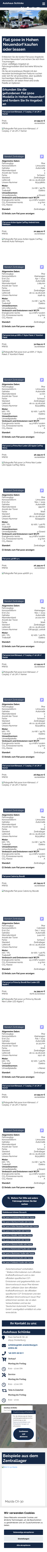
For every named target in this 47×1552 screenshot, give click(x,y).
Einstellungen (23, 1539)
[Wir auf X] (22, 8)
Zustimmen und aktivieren (23, 1434)
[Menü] (44, 3)
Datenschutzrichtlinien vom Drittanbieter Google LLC (21, 1423)
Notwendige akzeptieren (23, 1532)
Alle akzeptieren (23, 1545)
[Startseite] (13, 3)
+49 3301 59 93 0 (16, 1353)
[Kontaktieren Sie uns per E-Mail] (38, 8)
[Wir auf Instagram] (33, 8)
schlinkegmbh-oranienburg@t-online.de (23, 1346)
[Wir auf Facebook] (27, 8)
